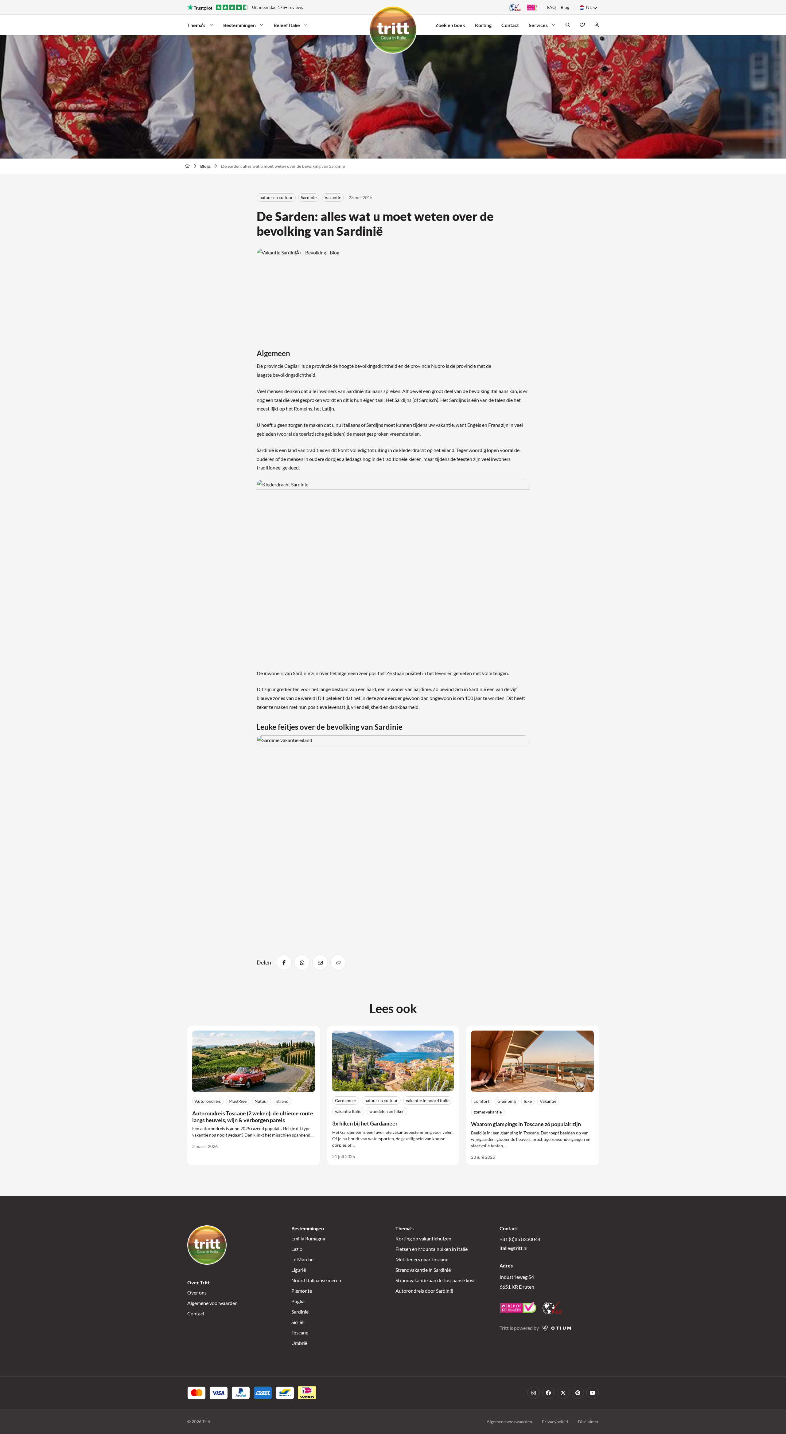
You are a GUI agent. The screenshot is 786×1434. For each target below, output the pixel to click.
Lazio (296, 1249)
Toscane (299, 1332)
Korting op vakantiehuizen (423, 1238)
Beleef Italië (287, 26)
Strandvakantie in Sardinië (423, 1270)
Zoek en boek (450, 25)
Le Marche (302, 1259)
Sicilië (297, 1322)
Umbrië (299, 1343)
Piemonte (301, 1291)
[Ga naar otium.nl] (557, 1328)
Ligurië (298, 1270)
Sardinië (300, 1311)
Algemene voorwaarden (212, 1303)
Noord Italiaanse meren (316, 1280)
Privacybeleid (555, 1421)
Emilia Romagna (308, 1238)
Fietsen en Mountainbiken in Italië (431, 1249)
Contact (510, 25)
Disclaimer (588, 1421)
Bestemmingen (239, 26)
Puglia (298, 1301)
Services (539, 26)
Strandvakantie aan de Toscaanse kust (435, 1280)
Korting (483, 25)
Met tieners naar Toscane (421, 1259)
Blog (565, 7)
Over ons (197, 1292)
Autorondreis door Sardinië (424, 1291)
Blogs (205, 166)
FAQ (551, 7)
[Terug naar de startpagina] (187, 166)
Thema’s (198, 26)
